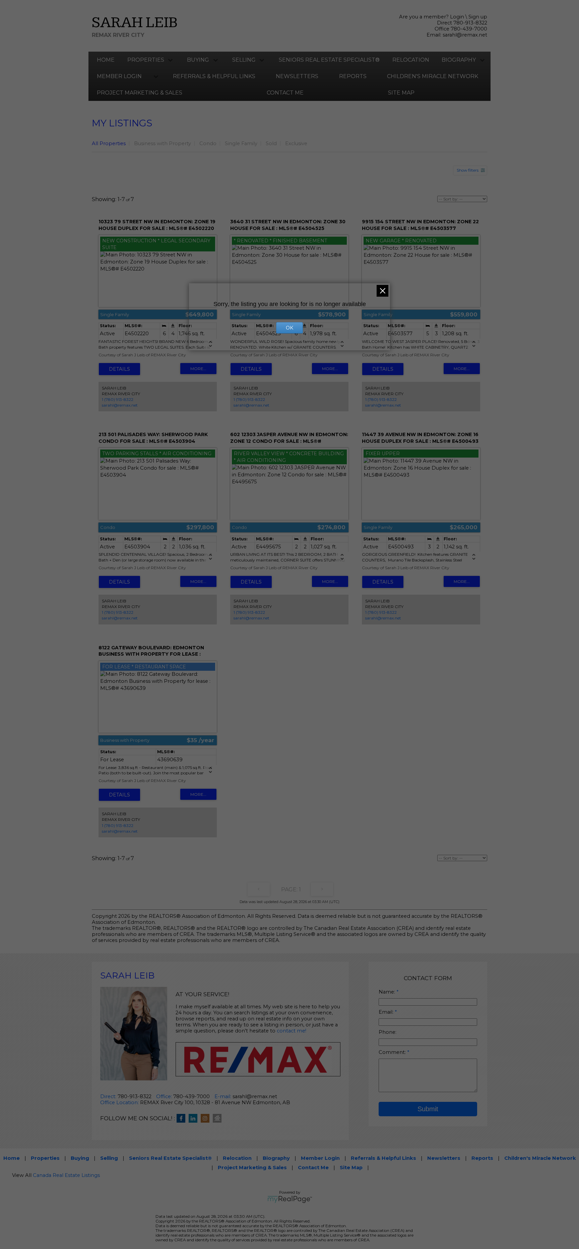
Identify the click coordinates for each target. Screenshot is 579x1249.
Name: (387, 992)
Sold (271, 143)
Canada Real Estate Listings (66, 1175)
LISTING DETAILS (119, 369)
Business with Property (162, 143)
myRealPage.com (289, 1199)
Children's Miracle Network (432, 76)
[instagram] (207, 1119)
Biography (459, 60)
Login (457, 17)
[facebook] (183, 1119)
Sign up (477, 17)
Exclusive (296, 143)
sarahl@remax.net (465, 35)
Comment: (393, 1052)
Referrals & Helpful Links (214, 76)
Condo (207, 143)
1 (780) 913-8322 (117, 399)
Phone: (387, 1032)
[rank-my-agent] (219, 1119)
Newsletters (297, 76)
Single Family (241, 143)
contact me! (291, 1031)
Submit (427, 1109)
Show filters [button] (467, 170)
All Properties (109, 143)
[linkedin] (195, 1119)
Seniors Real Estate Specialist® (329, 60)
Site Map (401, 93)
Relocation (410, 60)
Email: (387, 1012)
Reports (353, 76)
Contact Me (285, 93)
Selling (244, 60)
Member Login (119, 76)
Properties (145, 60)
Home (106, 60)
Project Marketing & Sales (139, 93)
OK (289, 328)
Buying (198, 60)
